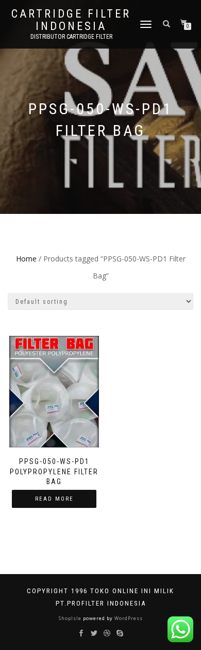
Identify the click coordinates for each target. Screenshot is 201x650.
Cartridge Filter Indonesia (71, 20)
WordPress (128, 618)
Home (26, 259)
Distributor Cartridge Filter (71, 36)
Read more (54, 499)
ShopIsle (71, 618)
